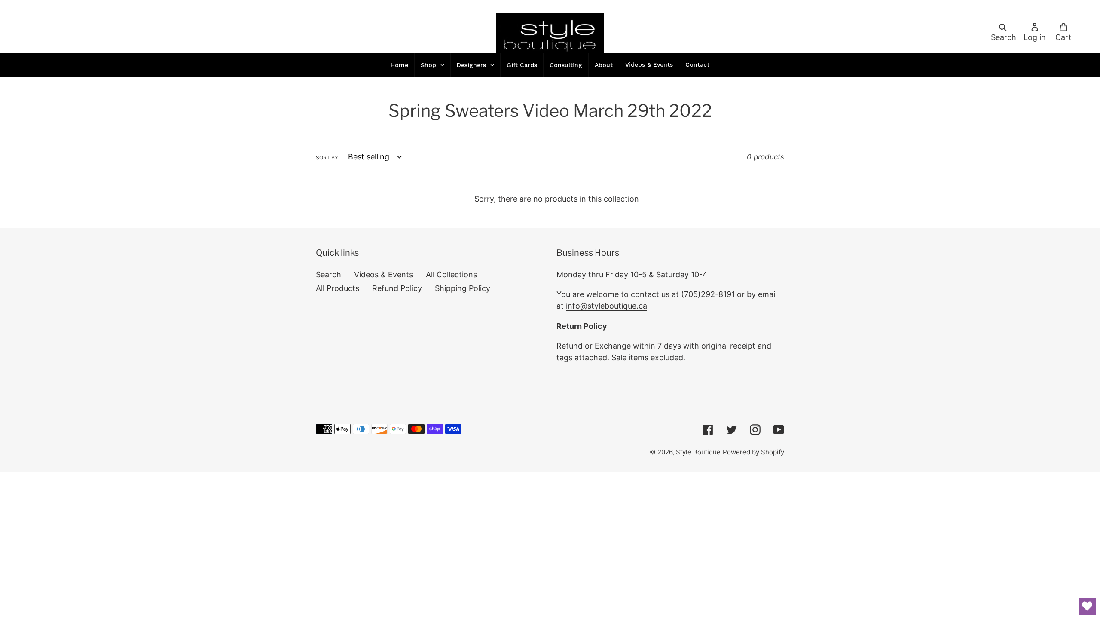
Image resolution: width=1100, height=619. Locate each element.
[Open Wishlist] (1087, 606)
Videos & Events (383, 274)
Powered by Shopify (753, 452)
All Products (337, 288)
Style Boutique (698, 452)
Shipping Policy (462, 288)
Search (328, 274)
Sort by (327, 157)
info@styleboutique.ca (606, 305)
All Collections (451, 274)
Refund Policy (397, 288)
